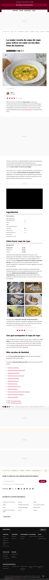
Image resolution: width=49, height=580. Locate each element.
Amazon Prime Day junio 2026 (9, 510)
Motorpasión (41, 536)
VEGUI (33, 10)
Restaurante (21, 31)
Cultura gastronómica (38, 504)
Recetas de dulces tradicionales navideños (19, 392)
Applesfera (5, 540)
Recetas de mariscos (13, 381)
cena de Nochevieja (27, 109)
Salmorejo (28, 470)
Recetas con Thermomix (9, 502)
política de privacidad (19, 484)
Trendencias (5, 554)
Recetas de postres (13, 389)
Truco (15, 31)
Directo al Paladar (33, 536)
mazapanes (25, 347)
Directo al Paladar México (33, 567)
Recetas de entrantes (13, 367)
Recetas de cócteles (13, 397)
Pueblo (26, 31)
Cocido (37, 31)
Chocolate (32, 31)
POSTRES (15, 10)
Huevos (35, 510)
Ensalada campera (36, 470)
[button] (12, 93)
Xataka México (6, 566)
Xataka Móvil (5, 538)
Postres (20, 502)
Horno (19, 510)
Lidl (12, 31)
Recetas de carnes (12, 384)
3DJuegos (14, 536)
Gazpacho (22, 470)
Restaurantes (36, 507)
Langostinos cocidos (16, 403)
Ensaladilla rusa (15, 470)
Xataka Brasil (6, 568)
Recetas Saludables (23, 507)
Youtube (19, 489)
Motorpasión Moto (42, 538)
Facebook (17, 51)
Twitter (19, 51)
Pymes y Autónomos (14, 557)
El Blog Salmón (15, 554)
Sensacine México (24, 566)
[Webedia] (6, 529)
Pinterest (24, 489)
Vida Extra (14, 538)
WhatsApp (10, 489)
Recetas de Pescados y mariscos (36, 406)
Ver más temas (7, 516)
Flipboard (21, 51)
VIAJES (21, 10)
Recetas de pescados (13, 378)
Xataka (4, 536)
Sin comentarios (11, 50)
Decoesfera (5, 556)
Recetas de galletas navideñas (16, 394)
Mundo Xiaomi (6, 545)
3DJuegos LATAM (15, 566)
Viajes (4, 504)
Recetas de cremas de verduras (16, 375)
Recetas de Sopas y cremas (22, 406)
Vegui (34, 502)
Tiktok (30, 489)
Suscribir (43, 481)
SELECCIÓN (27, 10)
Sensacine (22, 536)
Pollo (4, 507)
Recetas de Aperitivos (23, 504)
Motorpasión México (41, 567)
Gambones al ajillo (16, 401)
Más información (16, 578)
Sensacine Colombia (22, 569)
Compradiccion (6, 558)
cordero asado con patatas (17, 345)
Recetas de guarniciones (14, 386)
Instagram (21, 489)
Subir (42, 529)
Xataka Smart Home (6, 543)
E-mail (23, 51)
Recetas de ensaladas (13, 373)
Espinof (22, 538)
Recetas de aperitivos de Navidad (16, 370)
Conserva (42, 31)
